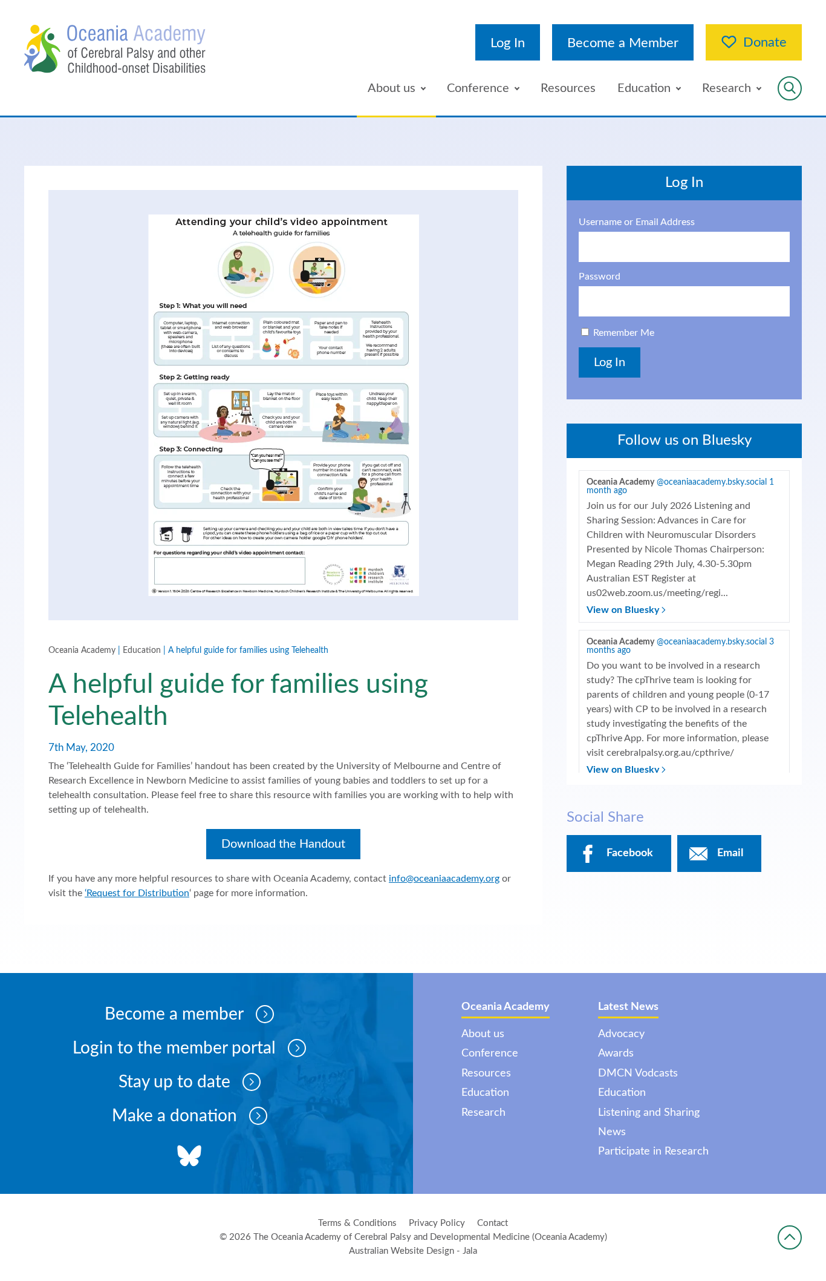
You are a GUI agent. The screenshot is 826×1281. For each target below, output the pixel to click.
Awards (616, 1053)
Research (726, 88)
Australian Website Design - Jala (413, 1251)
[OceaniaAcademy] (115, 49)
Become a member (174, 1014)
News (612, 1132)
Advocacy (621, 1034)
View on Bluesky (624, 610)
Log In (507, 43)
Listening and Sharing (649, 1112)
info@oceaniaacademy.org (444, 878)
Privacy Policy (437, 1223)
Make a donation (174, 1115)
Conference (478, 88)
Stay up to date (174, 1081)
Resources (568, 88)
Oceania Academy (81, 650)
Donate (765, 42)
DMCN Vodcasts (638, 1073)
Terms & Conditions (357, 1223)
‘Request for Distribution (137, 893)
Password (599, 276)
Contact (492, 1223)
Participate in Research (653, 1151)
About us (391, 88)
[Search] (790, 88)
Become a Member (622, 43)
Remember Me (623, 333)
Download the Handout (283, 844)
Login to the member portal (174, 1048)
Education (644, 88)
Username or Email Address (637, 222)
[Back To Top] (790, 1237)
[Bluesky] (189, 1157)
